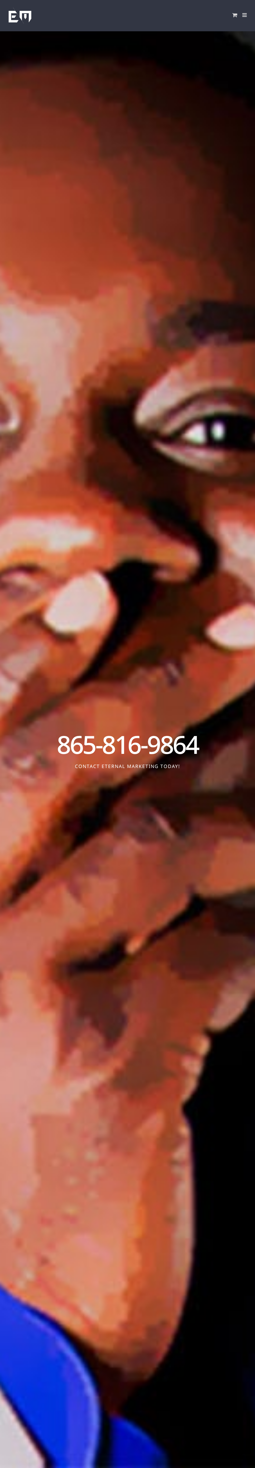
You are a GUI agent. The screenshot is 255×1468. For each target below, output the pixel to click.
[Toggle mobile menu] (245, 15)
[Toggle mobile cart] (234, 15)
